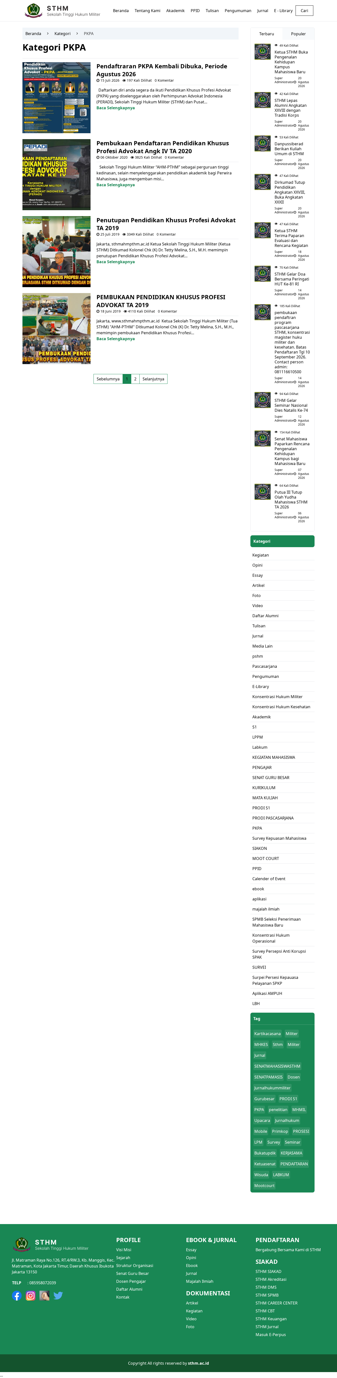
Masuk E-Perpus (271, 1334)
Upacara (262, 1120)
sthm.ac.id (198, 1363)
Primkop (280, 1131)
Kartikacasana (267, 1033)
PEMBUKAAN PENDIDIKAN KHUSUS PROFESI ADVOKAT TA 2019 (160, 301)
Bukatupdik (265, 1153)
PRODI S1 (288, 1098)
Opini (191, 1257)
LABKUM (281, 1174)
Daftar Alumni (129, 1289)
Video (191, 1319)
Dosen (294, 1077)
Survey (273, 1142)
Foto (190, 1326)
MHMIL (299, 1109)
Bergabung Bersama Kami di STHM (288, 1249)
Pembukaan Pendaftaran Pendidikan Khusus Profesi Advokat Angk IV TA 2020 (162, 147)
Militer (292, 1033)
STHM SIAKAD (268, 1271)
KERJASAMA (291, 1153)
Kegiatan (194, 1311)
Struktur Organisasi (134, 1265)
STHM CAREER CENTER (277, 1303)
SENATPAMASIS (268, 1077)
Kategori (63, 33)
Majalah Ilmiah (199, 1281)
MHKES (261, 1044)
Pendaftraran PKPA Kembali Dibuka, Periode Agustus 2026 (161, 70)
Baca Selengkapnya (115, 108)
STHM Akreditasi (271, 1279)
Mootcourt (264, 1185)
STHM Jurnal (267, 1326)
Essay (191, 1249)
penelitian (278, 1109)
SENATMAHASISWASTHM (277, 1066)
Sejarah (123, 1257)
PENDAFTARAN (294, 1164)
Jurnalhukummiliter (272, 1088)
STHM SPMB (267, 1295)
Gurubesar (264, 1098)
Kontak (123, 1297)
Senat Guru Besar (132, 1273)
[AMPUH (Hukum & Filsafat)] (44, 1296)
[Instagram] (31, 1296)
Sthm (278, 1044)
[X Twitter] (58, 1296)
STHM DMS (266, 1287)
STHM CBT (265, 1311)
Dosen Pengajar (131, 1281)
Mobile (260, 1131)
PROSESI (301, 1131)
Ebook (192, 1265)
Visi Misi (123, 1249)
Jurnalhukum (287, 1120)
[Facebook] (17, 1296)
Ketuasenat (265, 1164)
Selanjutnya (153, 379)
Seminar (292, 1142)
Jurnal (259, 1055)
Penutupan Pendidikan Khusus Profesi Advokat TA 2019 (166, 224)
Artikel (192, 1303)
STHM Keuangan (271, 1319)
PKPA (259, 1109)
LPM (258, 1142)
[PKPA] (56, 97)
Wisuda (261, 1174)
